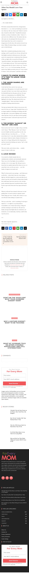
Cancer (14, 340)
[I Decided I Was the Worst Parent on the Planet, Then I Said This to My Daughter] (5, 412)
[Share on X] (2, 14)
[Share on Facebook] (6, 14)
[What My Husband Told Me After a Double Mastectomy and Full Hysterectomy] (14, 332)
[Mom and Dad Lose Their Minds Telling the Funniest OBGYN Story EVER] (5, 440)
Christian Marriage (14, 5)
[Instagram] (7, 478)
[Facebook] (3, 478)
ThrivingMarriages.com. (16, 265)
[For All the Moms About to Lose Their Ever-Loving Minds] (5, 433)
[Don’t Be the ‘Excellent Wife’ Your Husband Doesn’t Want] (14, 286)
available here (14, 268)
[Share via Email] (17, 14)
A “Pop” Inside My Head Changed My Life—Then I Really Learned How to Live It (8, 240)
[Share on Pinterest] (14, 14)
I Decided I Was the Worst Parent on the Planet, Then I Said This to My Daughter (18, 412)
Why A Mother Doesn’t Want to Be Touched (14, 322)
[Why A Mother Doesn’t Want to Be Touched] (14, 309)
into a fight (9, 28)
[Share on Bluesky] (10, 14)
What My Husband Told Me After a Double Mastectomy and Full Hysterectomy (14, 346)
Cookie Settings (4, 538)
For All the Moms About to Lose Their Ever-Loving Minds (13, 500)
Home (2, 5)
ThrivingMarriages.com (6, 223)
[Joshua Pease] (14, 253)
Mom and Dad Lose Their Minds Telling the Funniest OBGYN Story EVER (18, 440)
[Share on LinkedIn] (21, 14)
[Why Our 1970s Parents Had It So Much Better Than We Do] (5, 426)
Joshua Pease (16, 12)
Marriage (7, 5)
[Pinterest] (11, 478)
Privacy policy (13, 387)
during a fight (8, 67)
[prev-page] (13, 351)
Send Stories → (14, 383)
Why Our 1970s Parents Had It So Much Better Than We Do (13, 497)
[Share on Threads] (25, 14)
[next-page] (15, 351)
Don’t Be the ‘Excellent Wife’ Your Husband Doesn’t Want (14, 299)
